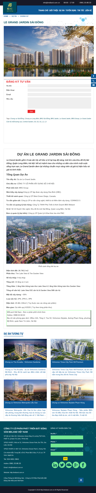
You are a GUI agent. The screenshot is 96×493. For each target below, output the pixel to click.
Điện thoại (10, 90)
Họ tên (9, 86)
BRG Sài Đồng (45, 118)
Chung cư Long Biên (32, 118)
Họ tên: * (54, 434)
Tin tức (80, 10)
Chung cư (24, 16)
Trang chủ (43, 10)
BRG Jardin (55, 118)
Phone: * (54, 442)
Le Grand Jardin (65, 118)
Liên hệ (88, 10)
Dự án (61, 10)
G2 (38, 122)
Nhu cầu (9, 99)
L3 (45, 122)
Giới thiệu (53, 10)
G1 (41, 122)
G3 (35, 122)
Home (6, 16)
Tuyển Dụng (71, 10)
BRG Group (75, 118)
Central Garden (28, 122)
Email (8, 94)
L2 (43, 122)
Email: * (53, 450)
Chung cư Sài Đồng (17, 118)
